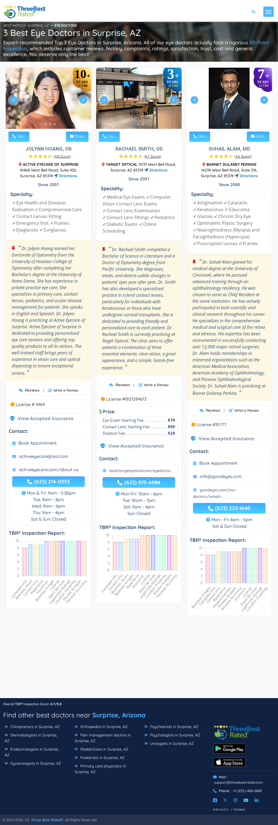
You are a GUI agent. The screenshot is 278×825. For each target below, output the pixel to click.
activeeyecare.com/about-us (48, 469)
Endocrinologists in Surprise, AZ (32, 752)
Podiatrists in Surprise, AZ (102, 757)
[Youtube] (246, 800)
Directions (67, 175)
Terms (239, 809)
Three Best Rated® (47, 820)
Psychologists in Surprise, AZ (174, 735)
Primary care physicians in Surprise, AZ (100, 769)
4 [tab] (54, 124)
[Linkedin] (256, 800)
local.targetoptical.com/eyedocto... (141, 470)
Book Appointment (37, 443)
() (62, 156)
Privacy (221, 809)
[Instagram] (235, 800)
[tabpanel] (48, 102)
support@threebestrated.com (238, 782)
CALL (20, 136)
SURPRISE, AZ (38, 25)
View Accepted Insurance (40, 418)
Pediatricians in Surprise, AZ (103, 749)
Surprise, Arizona (119, 715)
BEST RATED (13, 25)
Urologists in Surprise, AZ (171, 743)
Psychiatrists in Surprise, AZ (173, 726)
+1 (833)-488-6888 (247, 791)
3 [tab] (50, 124)
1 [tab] (41, 124)
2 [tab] (46, 124)
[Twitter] (225, 800)
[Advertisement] (139, 660)
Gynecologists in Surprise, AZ (35, 763)
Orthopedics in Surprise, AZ (103, 726)
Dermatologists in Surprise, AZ (31, 738)
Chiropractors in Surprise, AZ (34, 726)
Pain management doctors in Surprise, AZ (103, 738)
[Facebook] (215, 800)
